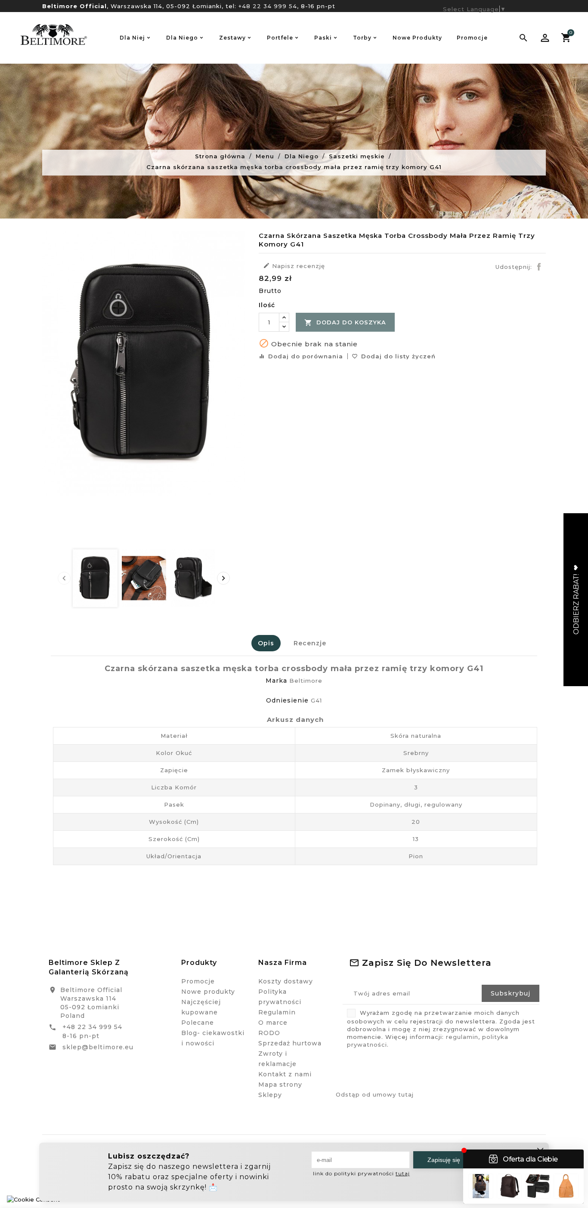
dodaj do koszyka (345, 323)
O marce (273, 1022)
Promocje (198, 981)
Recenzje (310, 643)
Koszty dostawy (285, 981)
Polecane (197, 1022)
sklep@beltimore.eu (97, 1047)
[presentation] (64, 578)
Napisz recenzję (294, 265)
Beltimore (305, 680)
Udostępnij (539, 267)
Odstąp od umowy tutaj (375, 1094)
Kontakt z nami (285, 1074)
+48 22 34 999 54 (267, 6)
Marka (276, 680)
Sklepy (270, 1095)
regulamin (462, 1036)
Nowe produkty (208, 991)
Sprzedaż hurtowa (290, 1043)
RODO (269, 1033)
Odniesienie (287, 700)
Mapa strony (280, 1084)
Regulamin (277, 1012)
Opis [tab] (266, 643)
